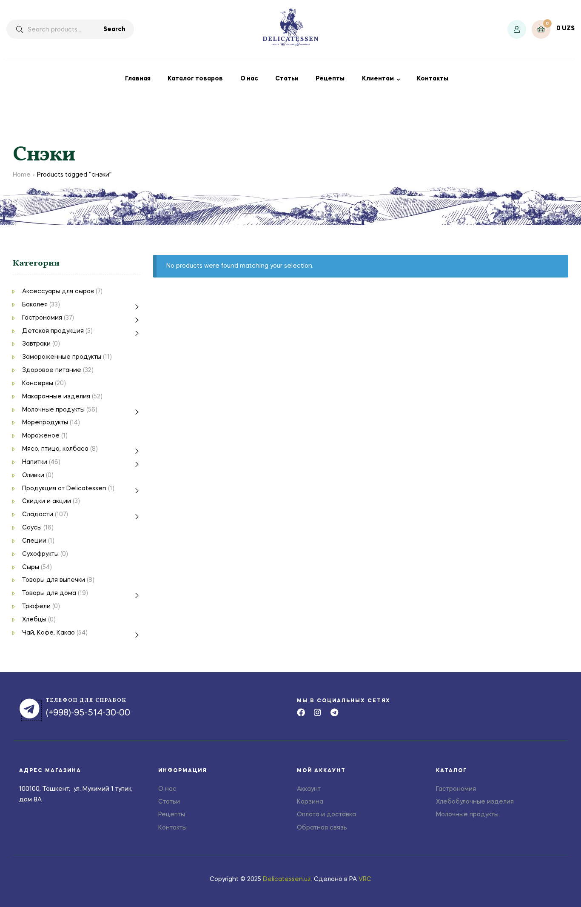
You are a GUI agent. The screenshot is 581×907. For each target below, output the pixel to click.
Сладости (37, 515)
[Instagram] (317, 712)
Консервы (37, 383)
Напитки (34, 462)
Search (114, 29)
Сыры (30, 567)
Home (22, 175)
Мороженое (41, 436)
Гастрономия (42, 318)
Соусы (32, 528)
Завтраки (36, 344)
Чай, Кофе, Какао (48, 633)
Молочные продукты (53, 410)
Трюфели (36, 606)
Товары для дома (49, 593)
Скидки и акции (46, 501)
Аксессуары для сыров (58, 292)
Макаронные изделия (56, 397)
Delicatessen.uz (287, 879)
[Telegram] (334, 712)
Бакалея (35, 305)
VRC (365, 879)
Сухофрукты (40, 554)
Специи (34, 541)
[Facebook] (301, 712)
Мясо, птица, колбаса (55, 449)
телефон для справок (86, 700)
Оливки (33, 475)
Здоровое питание (51, 370)
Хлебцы (34, 620)
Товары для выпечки (53, 580)
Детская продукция (53, 331)
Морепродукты (45, 423)
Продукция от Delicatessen (64, 489)
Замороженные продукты (61, 357)
